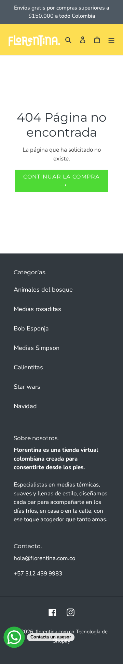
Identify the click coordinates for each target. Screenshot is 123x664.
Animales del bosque (43, 289)
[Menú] (111, 40)
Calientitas (28, 367)
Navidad (25, 406)
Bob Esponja (31, 328)
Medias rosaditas (37, 309)
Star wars (27, 387)
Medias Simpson (36, 348)
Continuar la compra (61, 176)
